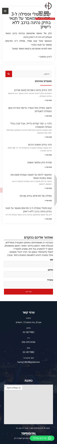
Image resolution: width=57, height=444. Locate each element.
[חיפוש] (8, 74)
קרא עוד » (48, 100)
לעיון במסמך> (45, 56)
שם (51, 259)
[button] (28, 366)
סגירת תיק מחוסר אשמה (39, 162)
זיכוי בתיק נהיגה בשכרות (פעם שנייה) (33, 90)
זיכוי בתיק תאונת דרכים (40, 144)
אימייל (50, 280)
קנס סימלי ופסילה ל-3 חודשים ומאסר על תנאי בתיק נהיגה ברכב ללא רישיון (28, 209)
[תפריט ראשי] (5, 11)
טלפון (50, 269)
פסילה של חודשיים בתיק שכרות (36, 195)
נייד (28, 338)
